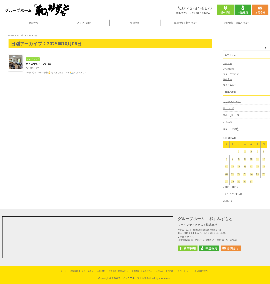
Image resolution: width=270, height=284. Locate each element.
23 (244, 174)
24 (251, 174)
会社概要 (135, 22)
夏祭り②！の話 (231, 115)
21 (232, 174)
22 (238, 174)
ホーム (63, 271)
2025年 (20, 35)
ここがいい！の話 (232, 101)
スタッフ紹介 (84, 22)
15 (239, 166)
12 (263, 159)
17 (251, 166)
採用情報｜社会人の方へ (237, 22)
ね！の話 (227, 122)
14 (232, 166)
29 (238, 181)
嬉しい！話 (228, 108)
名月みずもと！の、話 (38, 63)
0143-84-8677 (197, 8)
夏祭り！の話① (231, 129)
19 (263, 166)
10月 (29, 35)
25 (257, 174)
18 (257, 166)
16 (245, 166)
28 (232, 181)
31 (251, 181)
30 (244, 181)
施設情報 (33, 22)
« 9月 (226, 187)
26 (263, 174)
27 (226, 181)
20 (226, 174)
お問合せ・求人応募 (164, 271)
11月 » (235, 187)
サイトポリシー (183, 271)
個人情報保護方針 (201, 271)
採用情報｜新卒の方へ (186, 22)
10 (251, 159)
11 (257, 159)
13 (226, 166)
